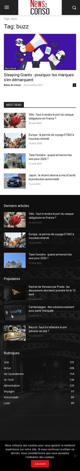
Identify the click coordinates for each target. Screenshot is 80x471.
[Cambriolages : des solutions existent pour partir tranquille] (15, 312)
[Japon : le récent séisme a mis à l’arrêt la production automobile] (15, 181)
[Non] (75, 456)
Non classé (10, 68)
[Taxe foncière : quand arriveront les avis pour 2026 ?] (15, 160)
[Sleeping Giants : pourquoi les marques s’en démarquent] (40, 52)
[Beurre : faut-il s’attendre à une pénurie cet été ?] (15, 333)
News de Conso (12, 84)
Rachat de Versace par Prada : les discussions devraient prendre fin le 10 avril (52, 290)
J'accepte (40, 463)
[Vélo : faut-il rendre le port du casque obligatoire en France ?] (15, 120)
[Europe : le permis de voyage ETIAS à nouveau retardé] (15, 140)
